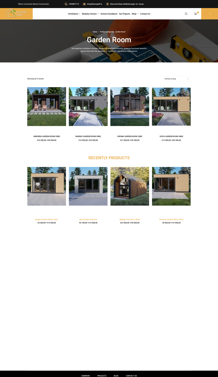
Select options (47, 117)
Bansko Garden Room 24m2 (88, 136)
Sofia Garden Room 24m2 (171, 136)
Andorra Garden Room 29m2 (46, 136)
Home (95, 32)
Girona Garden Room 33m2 (129, 136)
